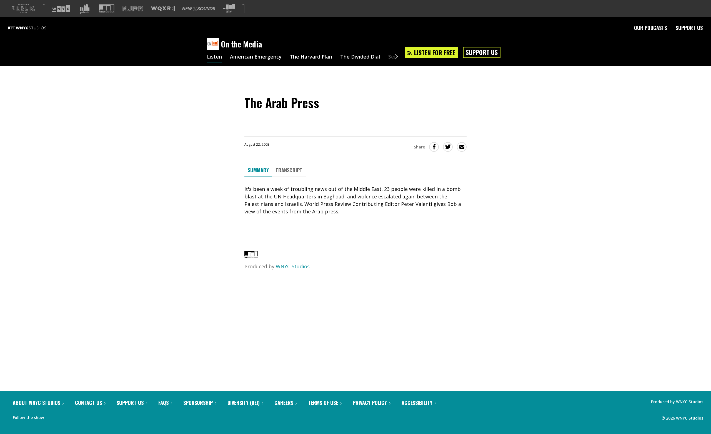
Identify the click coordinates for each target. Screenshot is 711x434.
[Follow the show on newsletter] (73, 416)
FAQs (163, 402)
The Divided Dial (360, 57)
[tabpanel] (355, 200)
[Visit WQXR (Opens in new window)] (163, 8)
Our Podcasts (650, 27)
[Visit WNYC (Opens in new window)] (61, 8)
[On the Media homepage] (214, 44)
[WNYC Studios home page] (34, 27)
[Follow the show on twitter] (62, 416)
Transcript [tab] (289, 170)
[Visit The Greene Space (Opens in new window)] (229, 9)
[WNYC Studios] (251, 256)
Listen (214, 57)
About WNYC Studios (36, 402)
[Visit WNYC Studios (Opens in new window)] (106, 8)
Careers (283, 402)
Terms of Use (323, 402)
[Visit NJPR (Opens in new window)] (132, 9)
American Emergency (256, 57)
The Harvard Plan (311, 57)
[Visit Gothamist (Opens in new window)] (85, 9)
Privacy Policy (370, 402)
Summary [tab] (258, 170)
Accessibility (417, 402)
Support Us (689, 27)
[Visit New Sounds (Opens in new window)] (198, 9)
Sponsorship (198, 402)
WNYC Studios (293, 266)
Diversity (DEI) (243, 402)
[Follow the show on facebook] (51, 416)
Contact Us (88, 402)
